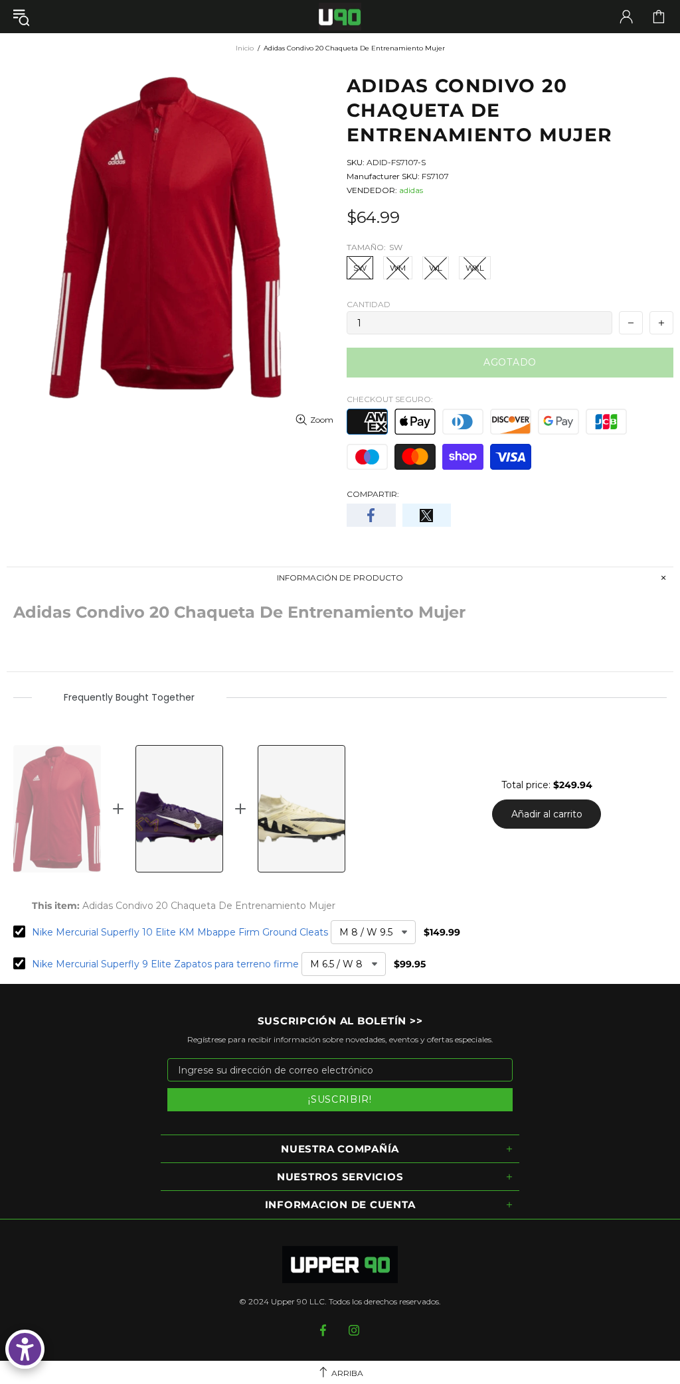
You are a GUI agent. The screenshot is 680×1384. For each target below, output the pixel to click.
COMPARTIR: (373, 494)
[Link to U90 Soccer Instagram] (354, 1330)
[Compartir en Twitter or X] (427, 515)
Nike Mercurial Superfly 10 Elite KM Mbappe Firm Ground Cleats (180, 932)
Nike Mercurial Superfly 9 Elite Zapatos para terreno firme (165, 964)
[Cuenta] (626, 17)
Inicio (245, 48)
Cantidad (368, 304)
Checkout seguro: (390, 399)
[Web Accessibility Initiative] (25, 1349)
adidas (411, 190)
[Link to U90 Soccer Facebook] (324, 1330)
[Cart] (659, 17)
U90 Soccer (340, 17)
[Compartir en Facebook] (371, 515)
